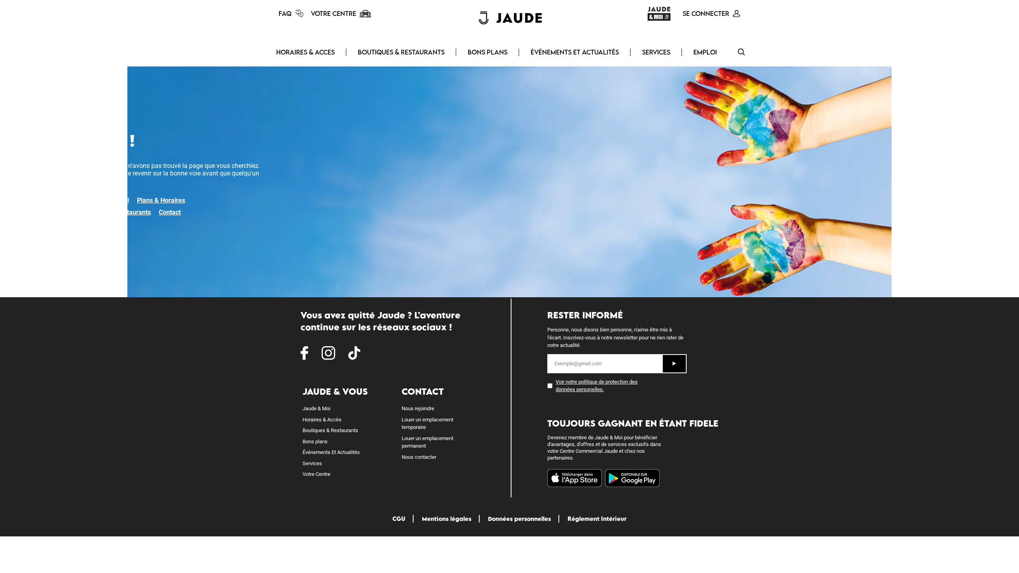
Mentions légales (446, 518)
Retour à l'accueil (104, 200)
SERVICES (656, 52)
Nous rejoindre (418, 408)
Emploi (705, 52)
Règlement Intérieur (597, 518)
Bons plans (315, 441)
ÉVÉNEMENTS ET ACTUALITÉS (575, 52)
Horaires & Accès (322, 420)
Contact (170, 212)
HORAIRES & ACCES (305, 52)
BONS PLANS (488, 52)
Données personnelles (519, 518)
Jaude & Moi (316, 408)
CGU (398, 518)
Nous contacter (419, 457)
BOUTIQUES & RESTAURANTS (401, 52)
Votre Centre (316, 474)
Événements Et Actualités (331, 452)
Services (312, 463)
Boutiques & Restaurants (115, 212)
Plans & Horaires (161, 200)
